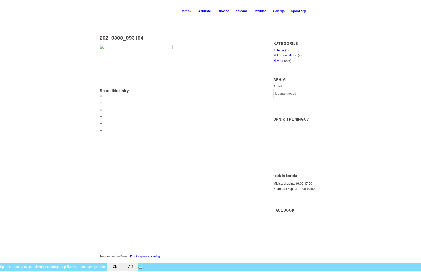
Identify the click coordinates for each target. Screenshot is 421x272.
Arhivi (277, 86)
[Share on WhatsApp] (106, 110)
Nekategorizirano (285, 55)
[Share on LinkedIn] (106, 124)
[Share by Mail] (106, 130)
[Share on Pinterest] (106, 116)
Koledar (278, 50)
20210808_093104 (122, 37)
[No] (140, 268)
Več (130, 267)
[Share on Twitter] (106, 103)
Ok (115, 267)
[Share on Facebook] (106, 96)
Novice (278, 60)
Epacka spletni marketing (145, 256)
